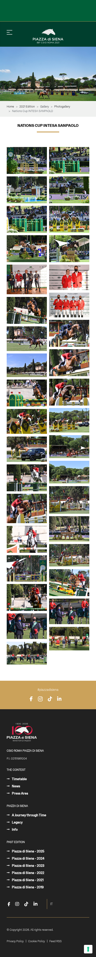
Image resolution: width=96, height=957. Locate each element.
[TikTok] (50, 698)
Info (14, 829)
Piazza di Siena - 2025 (27, 851)
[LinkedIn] (59, 698)
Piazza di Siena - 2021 (27, 880)
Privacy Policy (15, 941)
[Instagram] (40, 699)
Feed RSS (55, 941)
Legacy (17, 822)
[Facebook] (31, 698)
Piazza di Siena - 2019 (27, 887)
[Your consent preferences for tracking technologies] (88, 949)
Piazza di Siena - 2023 (27, 866)
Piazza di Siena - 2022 (27, 873)
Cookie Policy (36, 941)
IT (51, 904)
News (15, 786)
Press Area (19, 793)
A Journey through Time (28, 815)
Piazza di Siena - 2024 (27, 858)
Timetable (19, 779)
